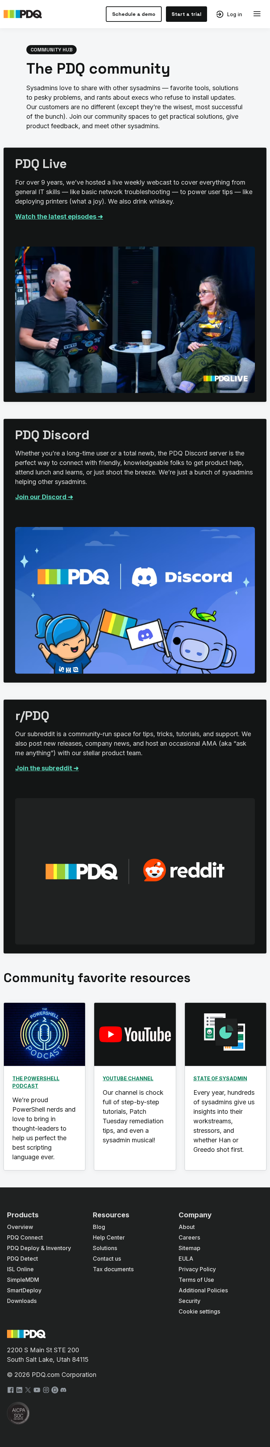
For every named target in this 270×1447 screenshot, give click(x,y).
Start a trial (186, 14)
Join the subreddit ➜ (47, 768)
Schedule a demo (133, 14)
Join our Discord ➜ (44, 497)
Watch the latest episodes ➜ (59, 216)
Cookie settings (199, 1311)
